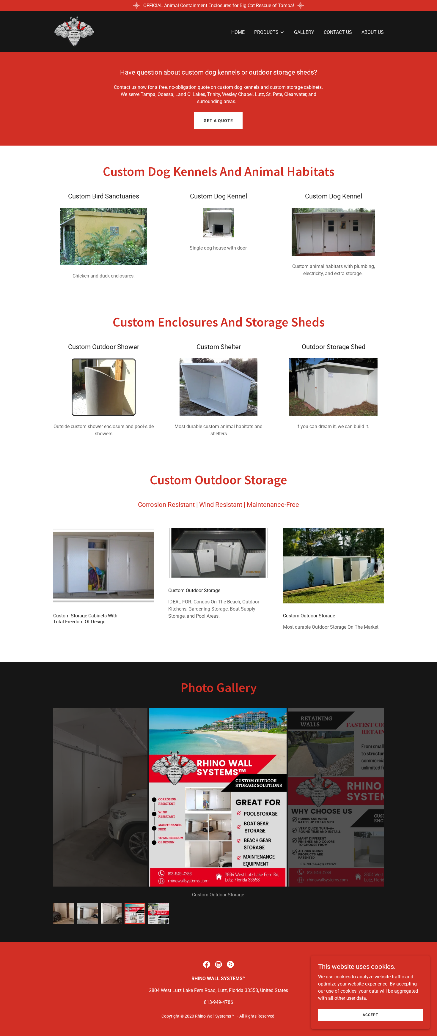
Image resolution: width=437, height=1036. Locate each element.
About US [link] (372, 32)
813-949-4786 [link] (218, 1002)
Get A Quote (218, 120)
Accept (370, 1015)
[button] (269, 32)
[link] (74, 31)
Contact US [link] (338, 32)
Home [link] (238, 32)
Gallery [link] (304, 32)
